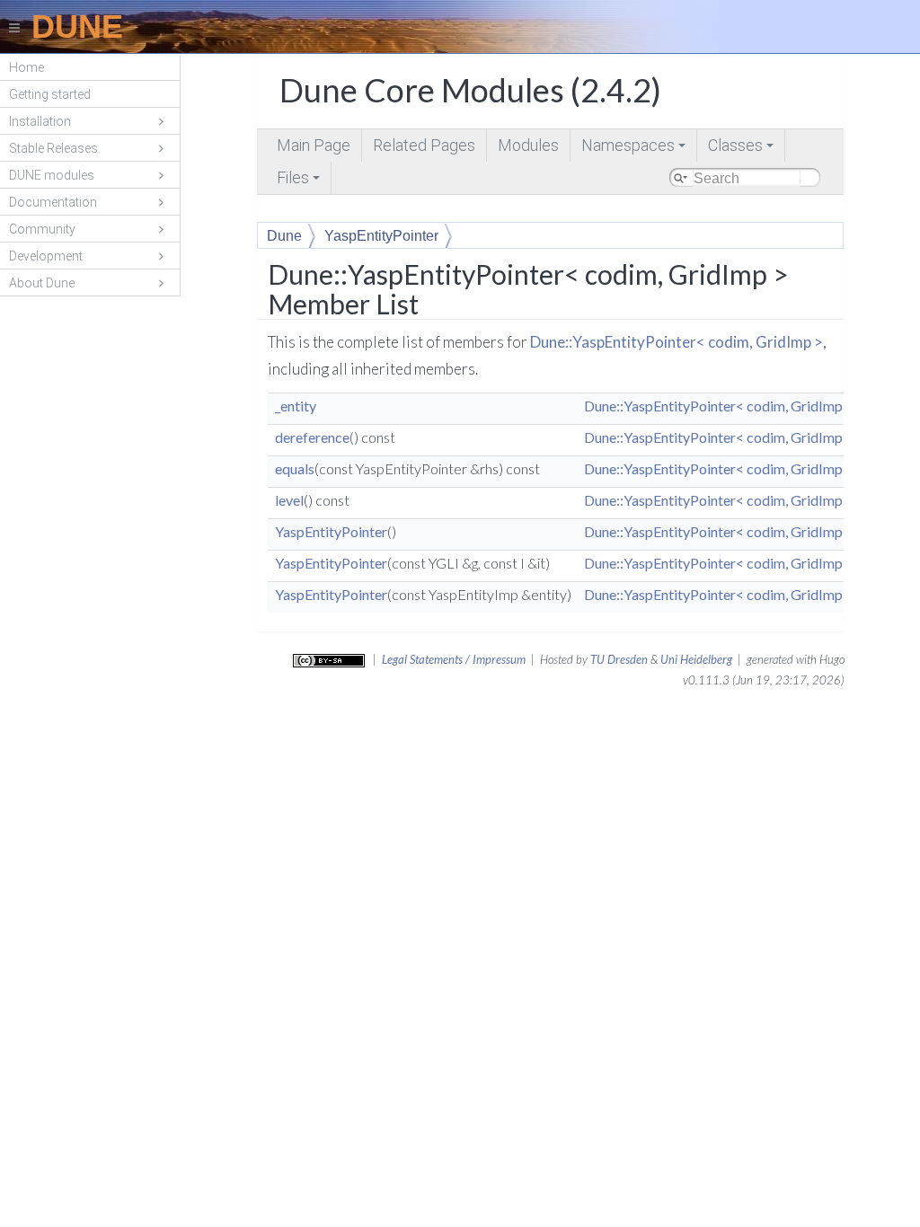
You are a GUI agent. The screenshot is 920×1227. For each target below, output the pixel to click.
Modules (528, 145)
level (289, 499)
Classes (742, 149)
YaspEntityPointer (381, 235)
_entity (295, 405)
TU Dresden (619, 659)
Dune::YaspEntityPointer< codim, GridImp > (676, 341)
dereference (312, 437)
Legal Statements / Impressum (454, 659)
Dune (284, 235)
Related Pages (424, 145)
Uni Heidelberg (696, 659)
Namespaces (634, 149)
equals (294, 468)
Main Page (313, 145)
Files (300, 181)
